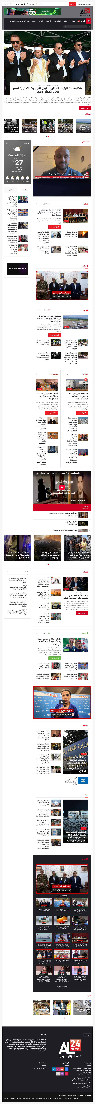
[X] (8, 4)
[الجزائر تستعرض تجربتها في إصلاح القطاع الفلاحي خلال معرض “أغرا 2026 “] (56, 616)
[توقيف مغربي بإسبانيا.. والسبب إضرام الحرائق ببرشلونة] (47, 548)
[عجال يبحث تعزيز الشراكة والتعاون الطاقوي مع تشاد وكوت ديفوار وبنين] (56, 580)
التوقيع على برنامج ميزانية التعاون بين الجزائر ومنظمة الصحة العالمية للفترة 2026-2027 (43, 844)
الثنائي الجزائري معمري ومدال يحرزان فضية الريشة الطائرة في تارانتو (12, 201)
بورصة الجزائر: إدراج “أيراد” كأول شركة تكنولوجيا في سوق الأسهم (83, 1011)
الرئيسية (59, 1098)
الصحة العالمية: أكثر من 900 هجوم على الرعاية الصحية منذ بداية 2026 (42, 832)
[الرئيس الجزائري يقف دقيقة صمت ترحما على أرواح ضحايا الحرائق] (56, 249)
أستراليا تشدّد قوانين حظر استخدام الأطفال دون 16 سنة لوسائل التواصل (42, 1011)
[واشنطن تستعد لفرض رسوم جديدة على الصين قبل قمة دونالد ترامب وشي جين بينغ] (83, 437)
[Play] (62, 285)
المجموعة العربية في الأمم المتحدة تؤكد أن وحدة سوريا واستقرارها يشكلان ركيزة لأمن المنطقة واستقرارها (29, 128)
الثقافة (41, 21)
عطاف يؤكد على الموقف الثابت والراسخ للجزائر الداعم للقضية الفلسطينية (41, 438)
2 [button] (46, 136)
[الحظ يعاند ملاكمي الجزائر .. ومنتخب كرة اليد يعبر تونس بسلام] (56, 676)
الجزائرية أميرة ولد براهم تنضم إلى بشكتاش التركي (12, 238)
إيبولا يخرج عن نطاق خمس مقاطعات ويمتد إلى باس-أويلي (42, 822)
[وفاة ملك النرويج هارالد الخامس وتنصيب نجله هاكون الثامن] (11, 126)
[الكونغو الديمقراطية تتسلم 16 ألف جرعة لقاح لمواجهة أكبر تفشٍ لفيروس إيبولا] (75, 821)
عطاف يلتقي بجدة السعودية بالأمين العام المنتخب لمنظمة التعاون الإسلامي (41, 423)
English (12, 21)
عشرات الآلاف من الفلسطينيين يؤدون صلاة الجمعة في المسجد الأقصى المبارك (65, 129)
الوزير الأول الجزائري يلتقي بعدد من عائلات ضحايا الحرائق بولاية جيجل (49, 212)
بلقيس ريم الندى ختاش (51, 85)
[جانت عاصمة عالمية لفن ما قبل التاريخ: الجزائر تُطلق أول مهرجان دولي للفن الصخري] (56, 733)
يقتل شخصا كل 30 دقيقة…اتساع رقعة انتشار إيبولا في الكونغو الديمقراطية (42, 812)
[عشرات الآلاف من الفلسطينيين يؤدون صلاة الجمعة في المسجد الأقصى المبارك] (83, 342)
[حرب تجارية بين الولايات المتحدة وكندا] (56, 605)
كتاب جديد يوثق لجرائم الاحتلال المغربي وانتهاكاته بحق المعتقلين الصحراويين (43, 758)
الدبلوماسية (57, 21)
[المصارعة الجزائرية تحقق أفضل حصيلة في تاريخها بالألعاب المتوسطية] (23, 212)
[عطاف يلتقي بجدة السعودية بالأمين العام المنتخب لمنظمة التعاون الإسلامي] (53, 420)
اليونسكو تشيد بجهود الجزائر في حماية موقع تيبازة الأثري (71, 780)
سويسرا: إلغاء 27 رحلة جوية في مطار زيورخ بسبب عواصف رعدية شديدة (84, 129)
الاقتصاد (48, 21)
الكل (49, 203)
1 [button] (48, 136)
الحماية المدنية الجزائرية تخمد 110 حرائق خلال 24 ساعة (70, 234)
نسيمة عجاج (84, 593)
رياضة (44, 633)
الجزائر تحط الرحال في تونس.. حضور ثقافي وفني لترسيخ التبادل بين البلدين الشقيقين (42, 770)
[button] (59, 896)
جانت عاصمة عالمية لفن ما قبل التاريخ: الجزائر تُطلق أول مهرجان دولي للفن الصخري (43, 735)
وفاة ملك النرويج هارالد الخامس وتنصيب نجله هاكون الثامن (11, 130)
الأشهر (10, 190)
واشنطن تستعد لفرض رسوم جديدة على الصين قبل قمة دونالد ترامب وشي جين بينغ (72, 440)
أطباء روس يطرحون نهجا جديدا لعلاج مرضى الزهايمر (43, 802)
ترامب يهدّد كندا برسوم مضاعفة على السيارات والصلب (75, 597)
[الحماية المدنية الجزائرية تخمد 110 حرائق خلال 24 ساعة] (83, 234)
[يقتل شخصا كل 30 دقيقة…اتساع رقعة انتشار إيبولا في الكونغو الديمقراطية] (56, 812)
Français (20, 21)
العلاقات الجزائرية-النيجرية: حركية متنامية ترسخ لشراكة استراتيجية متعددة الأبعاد (71, 251)
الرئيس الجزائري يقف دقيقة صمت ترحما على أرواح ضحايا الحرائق (42, 249)
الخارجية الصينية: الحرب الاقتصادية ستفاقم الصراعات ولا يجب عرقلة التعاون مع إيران (71, 455)
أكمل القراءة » (85, 108)
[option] (83, 126)
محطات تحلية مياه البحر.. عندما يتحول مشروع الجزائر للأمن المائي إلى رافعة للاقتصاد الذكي (72, 424)
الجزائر (73, 21)
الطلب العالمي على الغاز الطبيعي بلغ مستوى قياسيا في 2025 (78, 396)
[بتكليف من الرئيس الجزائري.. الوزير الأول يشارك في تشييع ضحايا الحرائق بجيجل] (47, 63)
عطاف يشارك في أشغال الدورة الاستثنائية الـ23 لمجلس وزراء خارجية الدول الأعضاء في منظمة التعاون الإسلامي (41, 456)
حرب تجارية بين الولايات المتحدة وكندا (44, 607)
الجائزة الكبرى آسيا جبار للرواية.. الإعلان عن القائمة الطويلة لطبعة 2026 (43, 747)
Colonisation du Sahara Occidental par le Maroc (54, 4)
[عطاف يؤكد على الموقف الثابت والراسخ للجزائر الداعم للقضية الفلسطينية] (53, 435)
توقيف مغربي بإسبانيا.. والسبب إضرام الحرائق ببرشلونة (50, 555)
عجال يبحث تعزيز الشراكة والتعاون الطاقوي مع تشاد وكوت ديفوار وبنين (43, 582)
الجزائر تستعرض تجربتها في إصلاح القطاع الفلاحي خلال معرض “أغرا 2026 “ (42, 619)
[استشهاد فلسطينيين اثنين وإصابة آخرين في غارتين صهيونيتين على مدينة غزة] (23, 225)
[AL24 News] (84, 12)
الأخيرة (24, 190)
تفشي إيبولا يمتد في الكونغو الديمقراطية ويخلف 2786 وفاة (48, 130)
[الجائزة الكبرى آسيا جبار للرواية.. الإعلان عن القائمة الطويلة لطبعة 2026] (56, 746)
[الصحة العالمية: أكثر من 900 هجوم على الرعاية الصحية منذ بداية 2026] (56, 832)
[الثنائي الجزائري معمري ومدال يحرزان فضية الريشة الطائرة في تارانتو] (23, 199)
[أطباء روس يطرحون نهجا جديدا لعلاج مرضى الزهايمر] (56, 803)
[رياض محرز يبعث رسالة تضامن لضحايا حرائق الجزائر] (23, 247)
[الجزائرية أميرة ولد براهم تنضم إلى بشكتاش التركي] (23, 238)
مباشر (81, 21)
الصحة (34, 21)
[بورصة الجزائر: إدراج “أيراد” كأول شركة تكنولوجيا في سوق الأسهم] (82, 1007)
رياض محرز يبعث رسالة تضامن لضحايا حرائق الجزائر (12, 248)
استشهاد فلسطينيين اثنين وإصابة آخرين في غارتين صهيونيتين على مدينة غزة (12, 227)
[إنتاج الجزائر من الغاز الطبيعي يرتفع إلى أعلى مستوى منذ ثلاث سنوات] (56, 592)
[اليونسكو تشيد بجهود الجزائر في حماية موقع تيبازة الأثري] (83, 780)
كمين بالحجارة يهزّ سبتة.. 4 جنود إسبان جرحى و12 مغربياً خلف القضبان (17, 555)
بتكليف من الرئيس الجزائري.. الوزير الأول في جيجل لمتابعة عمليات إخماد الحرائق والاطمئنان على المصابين (42, 237)
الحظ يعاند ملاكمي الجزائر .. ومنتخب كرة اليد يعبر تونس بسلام (42, 676)
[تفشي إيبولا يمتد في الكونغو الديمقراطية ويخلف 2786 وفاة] (47, 126)
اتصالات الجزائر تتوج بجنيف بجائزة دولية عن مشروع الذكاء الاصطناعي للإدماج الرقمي (63, 1010)
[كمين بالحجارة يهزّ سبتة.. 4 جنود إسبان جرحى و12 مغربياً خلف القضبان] (17, 548)
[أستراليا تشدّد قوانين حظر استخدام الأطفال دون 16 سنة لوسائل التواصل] (41, 1007)
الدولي (66, 21)
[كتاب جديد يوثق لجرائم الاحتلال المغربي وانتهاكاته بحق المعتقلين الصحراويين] (56, 757)
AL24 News (62, 1095)
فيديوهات (26, 21)
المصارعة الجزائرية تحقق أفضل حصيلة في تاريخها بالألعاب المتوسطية (12, 214)
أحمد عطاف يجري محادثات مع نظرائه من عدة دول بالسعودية (47, 396)
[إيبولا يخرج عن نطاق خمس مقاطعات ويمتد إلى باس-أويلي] (56, 822)
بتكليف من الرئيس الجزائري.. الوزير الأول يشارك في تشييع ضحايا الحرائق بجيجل (47, 90)
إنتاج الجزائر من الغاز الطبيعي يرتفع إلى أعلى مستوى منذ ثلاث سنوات (43, 595)
